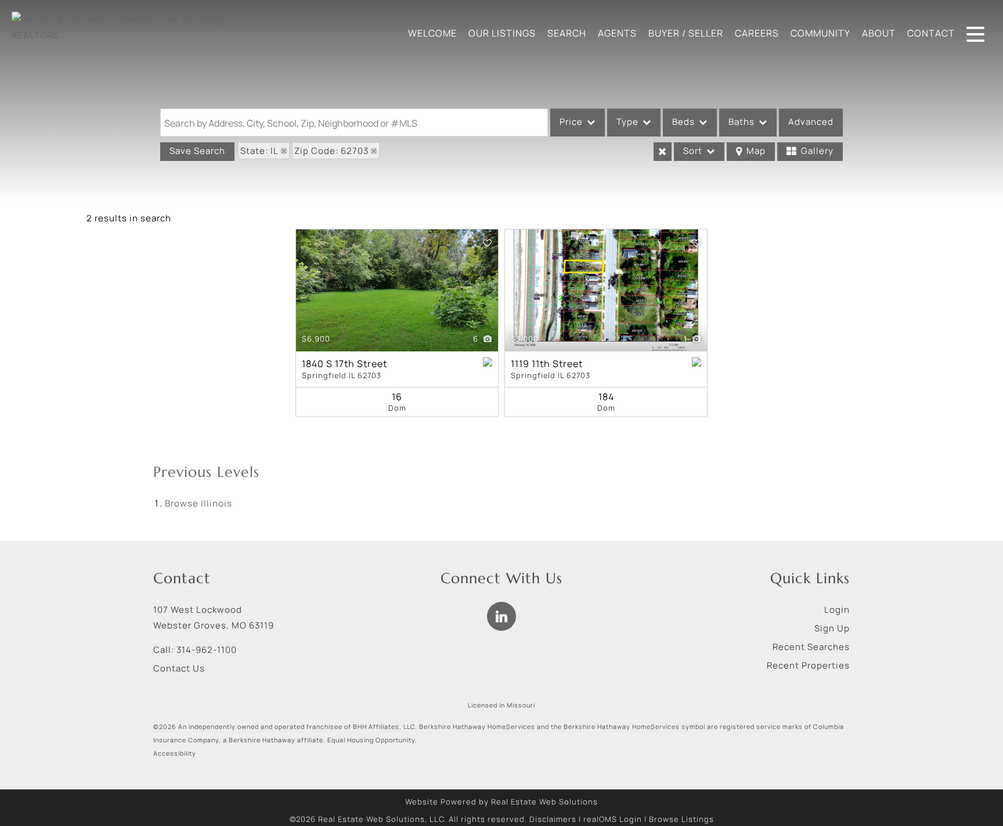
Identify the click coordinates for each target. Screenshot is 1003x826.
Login (837, 610)
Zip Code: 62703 (331, 151)
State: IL (259, 151)
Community (820, 33)
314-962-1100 (206, 650)
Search (566, 33)
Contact (931, 33)
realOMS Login (612, 819)
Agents (617, 33)
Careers (757, 33)
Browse (198, 503)
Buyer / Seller (685, 33)
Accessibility (174, 753)
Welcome (432, 33)
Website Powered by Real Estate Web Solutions (501, 801)
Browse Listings (681, 819)
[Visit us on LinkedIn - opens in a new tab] (501, 616)
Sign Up (832, 628)
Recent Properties (808, 665)
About (879, 33)
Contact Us (179, 668)
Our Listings (502, 33)
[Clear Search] (663, 151)
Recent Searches (811, 647)
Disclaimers (552, 819)
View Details (397, 290)
